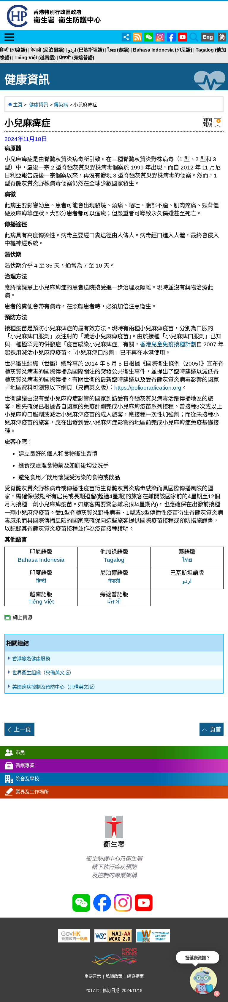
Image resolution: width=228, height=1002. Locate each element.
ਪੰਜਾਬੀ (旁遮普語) (76, 57)
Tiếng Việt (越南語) (35, 57)
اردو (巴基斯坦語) (86, 49)
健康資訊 (38, 104)
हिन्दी (41, 580)
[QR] (207, 122)
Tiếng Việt (41, 601)
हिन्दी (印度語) (13, 49)
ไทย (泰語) (118, 49)
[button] (203, 980)
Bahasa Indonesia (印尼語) (162, 49)
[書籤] (217, 122)
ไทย (187, 559)
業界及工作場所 (32, 791)
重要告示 (92, 976)
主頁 (18, 104)
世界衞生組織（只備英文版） (43, 672)
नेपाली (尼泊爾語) (47, 49)
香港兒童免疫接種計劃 (168, 344)
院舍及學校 (27, 778)
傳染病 (61, 104)
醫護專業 (24, 765)
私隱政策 (114, 976)
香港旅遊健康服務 (31, 658)
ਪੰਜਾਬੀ (114, 601)
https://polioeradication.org (147, 387)
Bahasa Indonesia (41, 559)
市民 (20, 752)
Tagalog (114, 559)
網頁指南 (135, 976)
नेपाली (114, 580)
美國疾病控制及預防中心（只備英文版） (55, 686)
